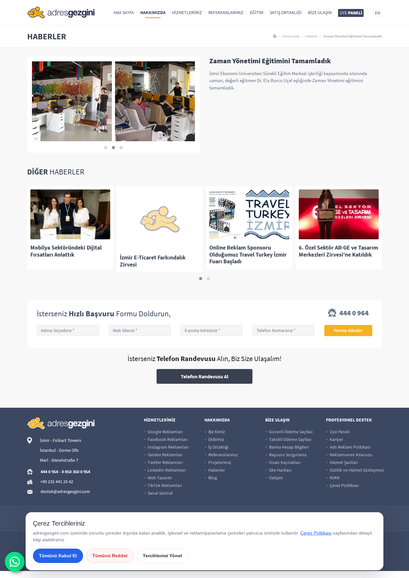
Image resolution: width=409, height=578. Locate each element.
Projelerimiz (219, 462)
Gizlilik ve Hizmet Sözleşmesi (356, 470)
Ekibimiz (215, 439)
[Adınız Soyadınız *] (68, 330)
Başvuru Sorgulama (287, 455)
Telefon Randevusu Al (204, 376)
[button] (106, 147)
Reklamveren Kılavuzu (350, 455)
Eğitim (256, 12)
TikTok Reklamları (164, 485)
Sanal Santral (160, 493)
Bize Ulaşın (320, 12)
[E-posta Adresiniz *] (212, 330)
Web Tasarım (159, 478)
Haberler (311, 36)
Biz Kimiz (216, 432)
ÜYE (351, 13)
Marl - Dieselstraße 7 (59, 460)
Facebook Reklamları (167, 439)
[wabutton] (15, 562)
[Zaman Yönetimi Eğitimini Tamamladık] (72, 101)
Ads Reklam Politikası (349, 447)
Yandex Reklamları (164, 455)
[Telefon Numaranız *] (284, 330)
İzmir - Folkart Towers (60, 440)
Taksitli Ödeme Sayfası (289, 439)
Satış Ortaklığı (286, 12)
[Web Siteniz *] (140, 330)
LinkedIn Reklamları (166, 470)
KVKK (334, 478)
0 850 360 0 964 (76, 471)
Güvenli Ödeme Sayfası (290, 432)
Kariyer (336, 439)
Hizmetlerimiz (187, 12)
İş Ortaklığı (217, 447)
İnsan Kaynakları (284, 462)
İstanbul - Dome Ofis (59, 450)
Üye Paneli (339, 432)
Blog (212, 478)
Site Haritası (279, 470)
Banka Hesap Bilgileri (288, 447)
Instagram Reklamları (168, 447)
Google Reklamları (165, 432)
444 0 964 (353, 313)
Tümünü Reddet (109, 555)
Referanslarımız (225, 12)
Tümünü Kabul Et (58, 555)
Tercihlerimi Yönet (162, 555)
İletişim (275, 478)
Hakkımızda (153, 12)
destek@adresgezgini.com (65, 491)
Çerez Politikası (344, 485)
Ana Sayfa (123, 12)
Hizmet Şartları (343, 462)
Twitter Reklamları (165, 462)
